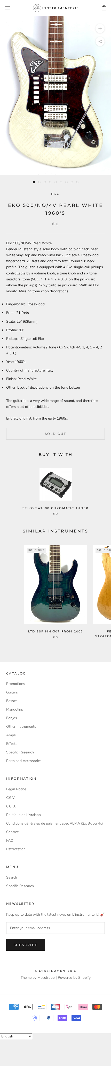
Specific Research (20, 752)
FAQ (9, 840)
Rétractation (16, 849)
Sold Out (55, 434)
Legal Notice (16, 789)
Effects (11, 743)
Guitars (12, 692)
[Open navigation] (7, 8)
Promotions (15, 683)
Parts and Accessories (24, 760)
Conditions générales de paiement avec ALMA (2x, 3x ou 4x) (54, 823)
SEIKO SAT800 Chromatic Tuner (55, 508)
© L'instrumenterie (55, 971)
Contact (12, 831)
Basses (12, 700)
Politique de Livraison (23, 814)
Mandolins (14, 709)
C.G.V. (10, 797)
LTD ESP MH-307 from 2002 (55, 631)
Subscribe (26, 945)
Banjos (11, 718)
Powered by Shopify (74, 977)
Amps (11, 735)
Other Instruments (21, 726)
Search (11, 877)
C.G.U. (11, 806)
